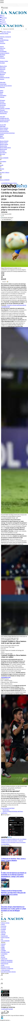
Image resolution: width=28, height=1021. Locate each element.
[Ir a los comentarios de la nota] (3, 273)
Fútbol (1, 90)
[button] (14, 103)
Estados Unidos (4, 61)
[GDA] (5, 1014)
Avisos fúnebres (4, 128)
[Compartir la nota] (2, 275)
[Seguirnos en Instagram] (2, 984)
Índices (2, 56)
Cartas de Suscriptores (6, 85)
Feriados (2, 107)
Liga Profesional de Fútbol (7, 808)
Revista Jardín (3, 149)
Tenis (1, 94)
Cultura (2, 71)
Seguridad (2, 67)
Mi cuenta (4, 24)
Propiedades (3, 51)
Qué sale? (2, 116)
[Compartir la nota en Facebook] (2, 279)
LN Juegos (2, 100)
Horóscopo (3, 105)
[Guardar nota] (2, 273)
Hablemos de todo (5, 77)
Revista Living (3, 146)
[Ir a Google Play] (5, 993)
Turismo (2, 102)
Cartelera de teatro (5, 120)
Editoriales (2, 82)
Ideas (1, 136)
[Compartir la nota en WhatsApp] (3, 275)
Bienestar (2, 74)
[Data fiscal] (2, 1018)
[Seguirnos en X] (2, 979)
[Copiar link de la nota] (2, 277)
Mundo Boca (6, 810)
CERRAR (2, 0)
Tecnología (3, 103)
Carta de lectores (4, 131)
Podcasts (2, 110)
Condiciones (4, 1009)
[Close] (2, 912)
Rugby (1, 92)
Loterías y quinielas (5, 108)
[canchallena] (14, 187)
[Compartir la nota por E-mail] (5, 279)
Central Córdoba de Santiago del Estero (13, 811)
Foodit (3, 20)
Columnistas (3, 84)
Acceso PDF (3, 125)
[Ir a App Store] (5, 996)
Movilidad (2, 54)
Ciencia (2, 76)
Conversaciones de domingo (7, 133)
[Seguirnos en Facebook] (2, 975)
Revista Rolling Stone (5, 147)
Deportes (10, 183)
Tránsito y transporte (5, 37)
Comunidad (3, 72)
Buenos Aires (3, 66)
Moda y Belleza (4, 112)
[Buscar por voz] (26, 29)
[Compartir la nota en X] (3, 279)
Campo (2, 50)
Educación (2, 69)
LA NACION (4, 183)
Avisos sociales (4, 129)
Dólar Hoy (2, 48)
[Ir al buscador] (2, 10)
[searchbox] (13, 29)
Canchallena (3, 95)
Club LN (4, 22)
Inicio (3, 16)
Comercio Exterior (4, 53)
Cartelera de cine (4, 118)
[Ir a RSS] (2, 988)
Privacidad (10, 1009)
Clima (1, 38)
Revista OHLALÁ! (4, 141)
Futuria (2, 46)
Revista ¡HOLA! (3, 142)
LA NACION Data (4, 40)
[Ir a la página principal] (14, 13)
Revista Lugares (4, 144)
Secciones (4, 18)
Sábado (2, 134)
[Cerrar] (23, 26)
